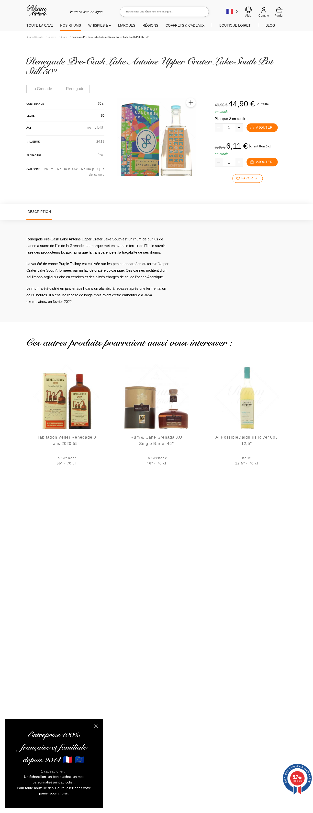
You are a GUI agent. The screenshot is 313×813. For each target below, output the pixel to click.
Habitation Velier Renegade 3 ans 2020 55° (66, 440)
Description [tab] (39, 212)
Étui (101, 155)
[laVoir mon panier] (279, 12)
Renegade (75, 89)
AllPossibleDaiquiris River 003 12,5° (246, 440)
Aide (248, 15)
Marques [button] (126, 25)
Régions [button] (150, 25)
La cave (51, 37)
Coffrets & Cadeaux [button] (185, 25)
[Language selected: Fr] (232, 11)
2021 (100, 141)
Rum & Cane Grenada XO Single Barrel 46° (156, 440)
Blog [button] (270, 25)
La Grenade (42, 89)
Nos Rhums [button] (70, 25)
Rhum (63, 37)
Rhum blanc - (69, 169)
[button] (190, 102)
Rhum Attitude (36, 12)
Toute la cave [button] (39, 25)
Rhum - (50, 169)
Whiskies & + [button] (99, 25)
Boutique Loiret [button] (235, 25)
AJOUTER (264, 127)
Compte (263, 15)
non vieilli (95, 127)
